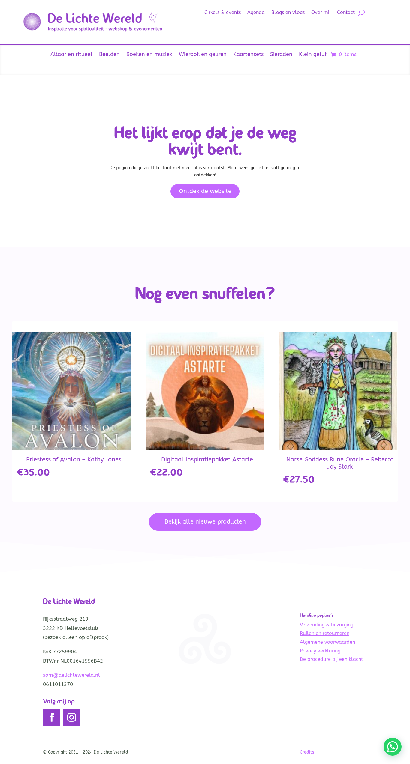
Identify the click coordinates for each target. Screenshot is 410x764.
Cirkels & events (222, 12)
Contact (346, 12)
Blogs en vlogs (288, 12)
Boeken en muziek (149, 55)
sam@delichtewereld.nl (71, 675)
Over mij (320, 12)
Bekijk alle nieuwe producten (205, 521)
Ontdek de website (205, 191)
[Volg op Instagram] (71, 717)
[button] (393, 747)
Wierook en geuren (203, 55)
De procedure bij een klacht (331, 659)
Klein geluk (313, 55)
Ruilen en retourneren (324, 633)
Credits (307, 752)
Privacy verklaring (320, 651)
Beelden (109, 55)
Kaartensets (248, 55)
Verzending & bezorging (326, 625)
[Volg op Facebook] (51, 717)
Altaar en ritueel (71, 55)
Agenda (256, 12)
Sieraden (281, 55)
